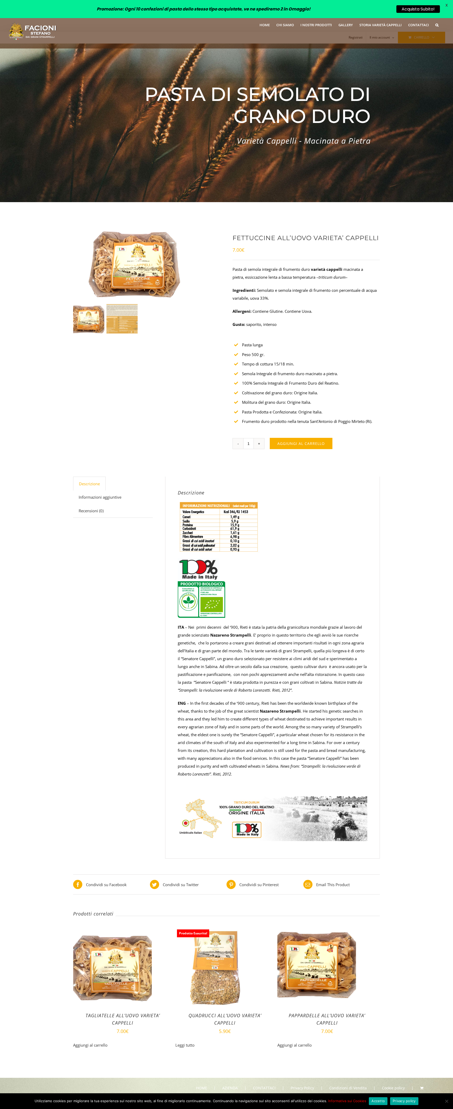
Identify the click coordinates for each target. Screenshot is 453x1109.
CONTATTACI (264, 1087)
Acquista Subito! (418, 9)
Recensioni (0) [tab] (91, 510)
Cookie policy (393, 1087)
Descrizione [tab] (89, 483)
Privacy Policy (302, 1087)
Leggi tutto (185, 1045)
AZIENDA (230, 1087)
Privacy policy (404, 1101)
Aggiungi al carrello (301, 443)
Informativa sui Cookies (347, 1101)
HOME (201, 1087)
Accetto (378, 1101)
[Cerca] (437, 25)
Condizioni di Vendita (348, 1087)
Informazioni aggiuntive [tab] (100, 497)
